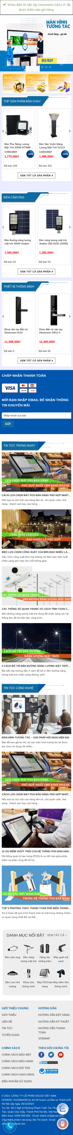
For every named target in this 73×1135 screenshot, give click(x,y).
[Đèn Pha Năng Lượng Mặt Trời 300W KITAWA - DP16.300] (19, 125)
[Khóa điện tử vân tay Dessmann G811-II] (54, 310)
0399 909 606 (22, 1115)
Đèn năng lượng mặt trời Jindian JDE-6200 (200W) (53, 242)
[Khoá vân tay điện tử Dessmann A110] (19, 310)
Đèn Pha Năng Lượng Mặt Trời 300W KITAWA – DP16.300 (18, 146)
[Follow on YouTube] (61, 1055)
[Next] (69, 138)
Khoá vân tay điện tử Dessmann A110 (16, 331)
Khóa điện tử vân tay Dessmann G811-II (50, 331)
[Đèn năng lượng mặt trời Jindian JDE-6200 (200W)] (54, 221)
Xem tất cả (55, 935)
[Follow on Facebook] (41, 1055)
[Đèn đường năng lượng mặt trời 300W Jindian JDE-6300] (19, 221)
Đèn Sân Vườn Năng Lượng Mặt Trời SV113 (52, 146)
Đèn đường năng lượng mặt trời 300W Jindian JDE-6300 (17, 242)
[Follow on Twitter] (51, 1055)
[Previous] (3, 138)
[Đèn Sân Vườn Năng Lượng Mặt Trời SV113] (54, 125)
